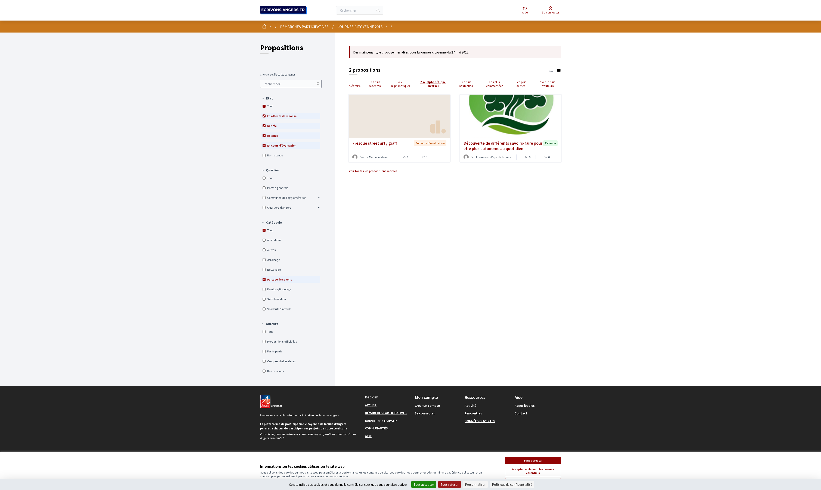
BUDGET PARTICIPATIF (381, 420)
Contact (521, 413)
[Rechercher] (378, 10)
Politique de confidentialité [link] (512, 484)
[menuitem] (291, 84)
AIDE (368, 436)
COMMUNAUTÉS (376, 428)
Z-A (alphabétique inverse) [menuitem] (433, 84)
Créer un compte (427, 405)
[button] (267, 98)
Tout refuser (449, 484)
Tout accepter (533, 460)
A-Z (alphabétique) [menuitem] (400, 84)
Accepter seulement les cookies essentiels (533, 471)
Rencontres (473, 413)
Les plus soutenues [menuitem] (466, 84)
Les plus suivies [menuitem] (521, 84)
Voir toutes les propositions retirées (373, 171)
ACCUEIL (371, 405)
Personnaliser (475, 484)
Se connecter (425, 413)
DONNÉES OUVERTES (480, 421)
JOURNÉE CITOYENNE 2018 (359, 26)
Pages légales (525, 405)
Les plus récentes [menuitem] (375, 84)
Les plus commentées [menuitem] (494, 84)
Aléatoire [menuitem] (355, 86)
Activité (470, 405)
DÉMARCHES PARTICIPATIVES (304, 26)
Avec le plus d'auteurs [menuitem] (547, 84)
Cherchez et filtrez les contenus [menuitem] (277, 74)
